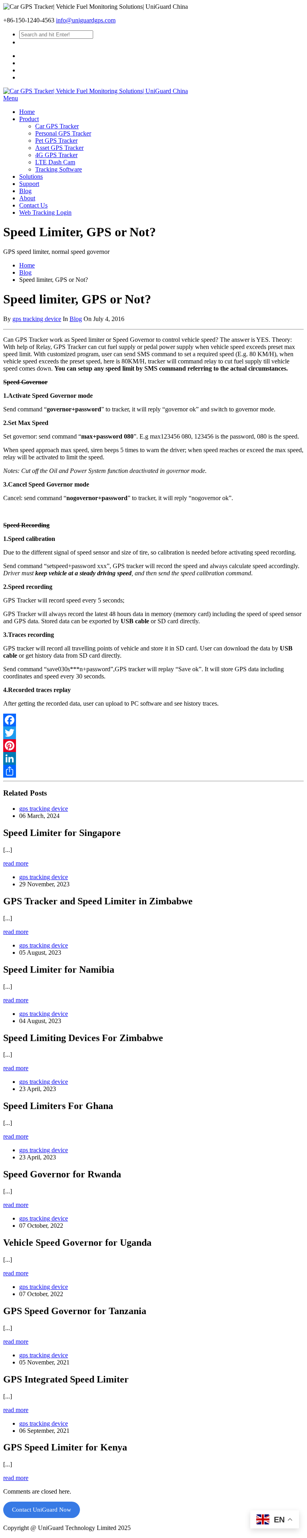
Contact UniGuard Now (41, 1509)
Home (27, 265)
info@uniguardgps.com (86, 20)
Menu (10, 98)
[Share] (153, 771)
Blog (25, 272)
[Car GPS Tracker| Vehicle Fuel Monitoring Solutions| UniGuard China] (95, 91)
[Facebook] (153, 720)
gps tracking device (36, 318)
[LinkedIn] (153, 758)
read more (15, 863)
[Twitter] (153, 732)
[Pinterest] (153, 745)
